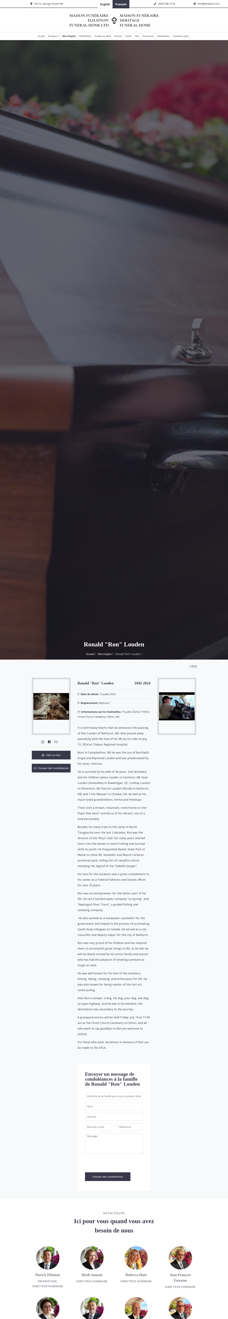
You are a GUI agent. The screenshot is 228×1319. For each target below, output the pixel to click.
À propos (52, 36)
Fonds (128, 36)
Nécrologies (69, 36)
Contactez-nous (181, 36)
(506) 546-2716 (166, 3)
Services (118, 36)
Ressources (148, 36)
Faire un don (52, 755)
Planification (85, 36)
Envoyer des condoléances (52, 768)
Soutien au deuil (103, 36)
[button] (42, 742)
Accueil (41, 36)
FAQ (137, 36)
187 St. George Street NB (48, 3)
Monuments (163, 36)
